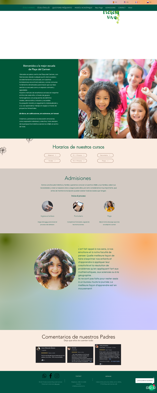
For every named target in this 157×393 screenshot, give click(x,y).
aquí (46, 222)
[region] (55, 269)
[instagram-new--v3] (56, 375)
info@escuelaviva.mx (78, 386)
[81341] (50, 375)
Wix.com (57, 384)
